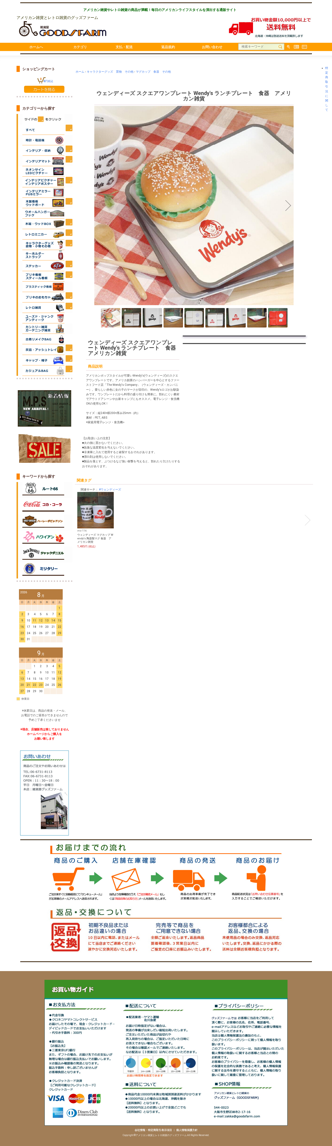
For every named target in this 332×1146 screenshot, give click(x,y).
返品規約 (168, 47)
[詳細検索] (288, 47)
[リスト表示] (296, 47)
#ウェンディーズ (110, 489)
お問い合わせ (212, 47)
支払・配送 (124, 47)
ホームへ (36, 47)
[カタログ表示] (304, 47)
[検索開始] (280, 47)
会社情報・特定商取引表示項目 (153, 1130)
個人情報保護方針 (187, 1130)
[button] (99, 205)
